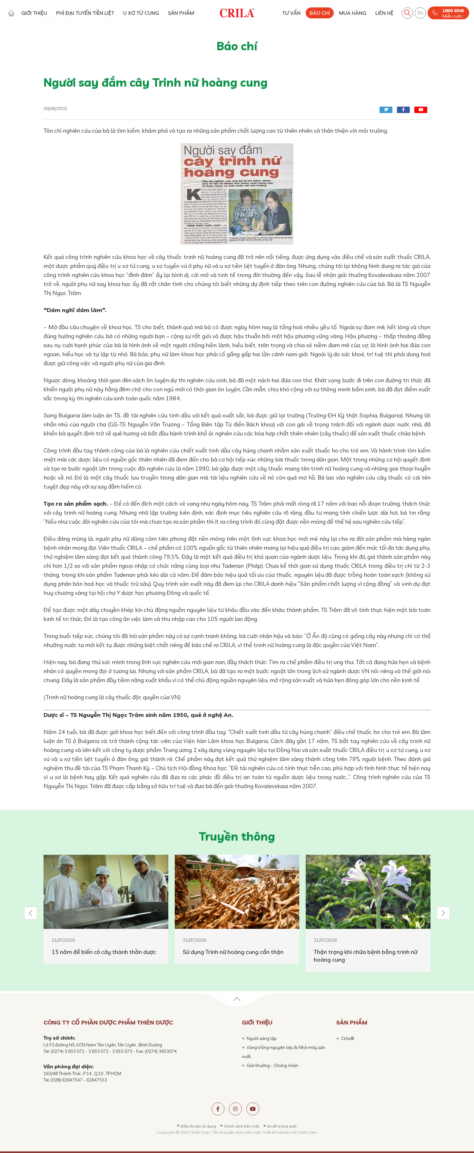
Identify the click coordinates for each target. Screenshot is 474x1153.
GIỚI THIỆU (34, 13)
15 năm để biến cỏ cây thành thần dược (104, 952)
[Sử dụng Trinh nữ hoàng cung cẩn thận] (237, 892)
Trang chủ (11, 13)
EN (420, 13)
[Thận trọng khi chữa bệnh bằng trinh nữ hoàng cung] (368, 892)
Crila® (347, 1038)
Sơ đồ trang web (282, 1126)
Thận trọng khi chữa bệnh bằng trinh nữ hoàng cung (365, 955)
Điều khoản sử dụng (198, 1126)
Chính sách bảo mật (241, 1126)
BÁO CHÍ (320, 13)
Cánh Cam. (307, 1132)
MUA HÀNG (352, 13)
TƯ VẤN (291, 13)
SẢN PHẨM (181, 13)
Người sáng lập (262, 1038)
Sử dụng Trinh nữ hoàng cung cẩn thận (233, 952)
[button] (30, 913)
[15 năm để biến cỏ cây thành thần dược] (106, 892)
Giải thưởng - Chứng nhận (272, 1065)
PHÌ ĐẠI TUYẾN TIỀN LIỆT (85, 13)
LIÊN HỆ (384, 13)
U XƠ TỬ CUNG (141, 13)
